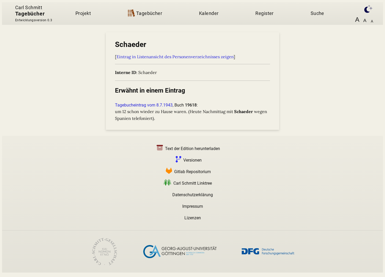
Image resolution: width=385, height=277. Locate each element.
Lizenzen (192, 217)
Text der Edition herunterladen (192, 148)
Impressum (192, 206)
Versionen (192, 160)
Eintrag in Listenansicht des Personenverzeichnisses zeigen (175, 56)
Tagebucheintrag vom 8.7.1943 (144, 105)
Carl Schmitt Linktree (192, 183)
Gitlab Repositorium (192, 171)
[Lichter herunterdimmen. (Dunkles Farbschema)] (366, 8)
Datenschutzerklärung (192, 194)
